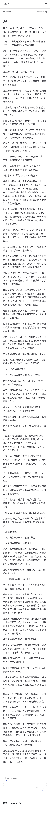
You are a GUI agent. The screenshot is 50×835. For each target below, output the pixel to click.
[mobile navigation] (46, 4)
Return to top (42, 12)
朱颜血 (6, 4)
